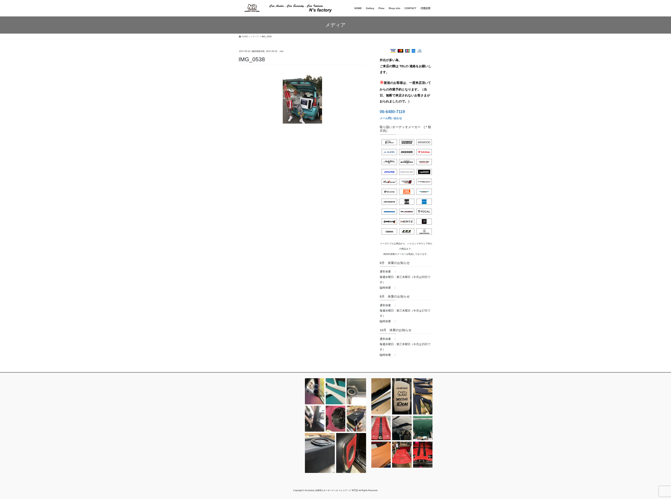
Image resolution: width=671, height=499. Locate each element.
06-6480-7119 (392, 111)
